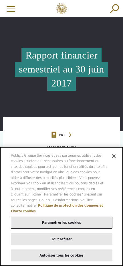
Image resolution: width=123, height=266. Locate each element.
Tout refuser (61, 239)
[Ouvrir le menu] (9, 8)
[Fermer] (114, 156)
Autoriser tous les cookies (61, 255)
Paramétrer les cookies (61, 222)
